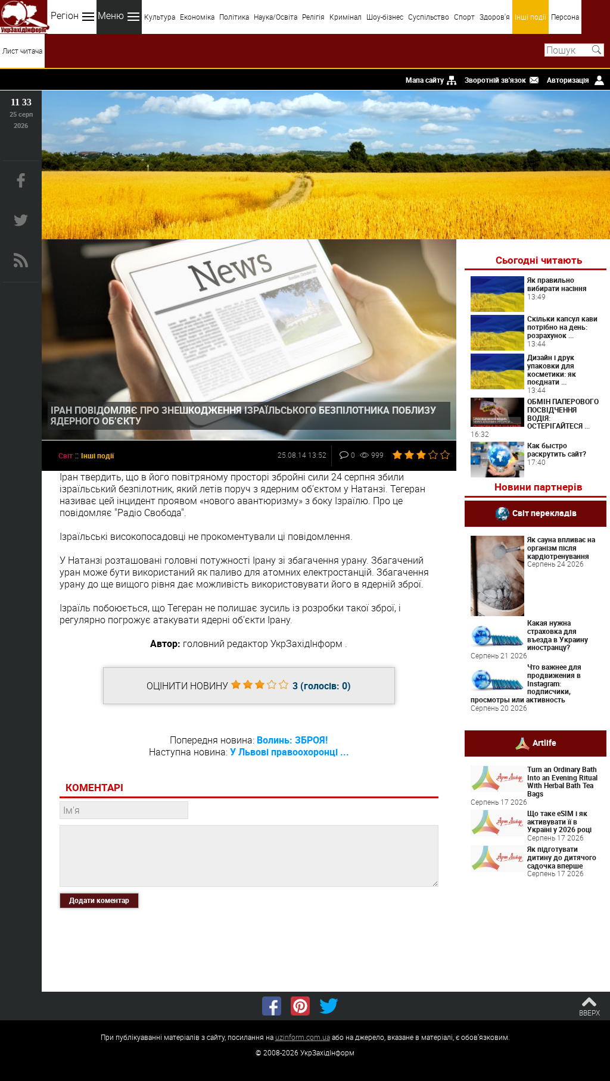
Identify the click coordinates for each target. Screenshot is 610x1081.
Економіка (197, 16)
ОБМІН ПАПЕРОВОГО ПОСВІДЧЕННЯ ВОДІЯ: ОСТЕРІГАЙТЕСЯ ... (563, 413)
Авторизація (568, 80)
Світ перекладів (544, 512)
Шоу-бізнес (384, 16)
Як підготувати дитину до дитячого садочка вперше (561, 857)
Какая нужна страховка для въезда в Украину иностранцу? (557, 635)
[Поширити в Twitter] (328, 1006)
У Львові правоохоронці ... (289, 751)
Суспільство (428, 16)
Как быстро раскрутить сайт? (556, 449)
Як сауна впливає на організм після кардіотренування (561, 548)
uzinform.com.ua (302, 1037)
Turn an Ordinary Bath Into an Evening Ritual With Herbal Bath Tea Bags (562, 781)
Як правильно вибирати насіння (557, 284)
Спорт (464, 16)
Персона (565, 16)
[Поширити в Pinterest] (300, 1006)
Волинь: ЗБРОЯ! (292, 739)
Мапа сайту (425, 80)
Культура (159, 16)
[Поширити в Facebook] (271, 1006)
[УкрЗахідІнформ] (24, 17)
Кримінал (345, 16)
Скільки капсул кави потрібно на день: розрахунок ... (562, 327)
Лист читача (22, 50)
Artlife (544, 742)
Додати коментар (99, 900)
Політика (234, 16)
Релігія (313, 16)
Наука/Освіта (275, 16)
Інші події (530, 16)
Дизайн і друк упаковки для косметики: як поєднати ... (551, 369)
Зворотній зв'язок (495, 80)
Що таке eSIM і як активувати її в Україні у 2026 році (559, 821)
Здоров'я (495, 16)
